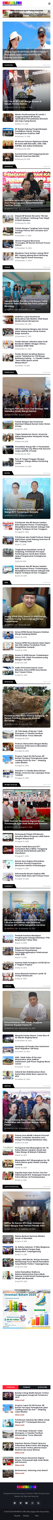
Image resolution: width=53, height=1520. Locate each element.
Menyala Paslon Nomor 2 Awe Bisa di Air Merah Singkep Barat (32, 1036)
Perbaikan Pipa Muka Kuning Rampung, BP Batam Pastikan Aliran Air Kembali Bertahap (26, 718)
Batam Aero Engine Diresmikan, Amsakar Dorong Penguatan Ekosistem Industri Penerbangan (30, 863)
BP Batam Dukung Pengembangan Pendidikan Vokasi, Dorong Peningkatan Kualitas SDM (31, 131)
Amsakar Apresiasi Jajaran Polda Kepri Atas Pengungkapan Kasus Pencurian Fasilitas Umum (24, 203)
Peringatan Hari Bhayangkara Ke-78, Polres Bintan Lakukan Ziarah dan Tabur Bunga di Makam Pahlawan (32, 1150)
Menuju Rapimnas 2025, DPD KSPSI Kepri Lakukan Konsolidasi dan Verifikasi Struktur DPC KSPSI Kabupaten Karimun (25, 922)
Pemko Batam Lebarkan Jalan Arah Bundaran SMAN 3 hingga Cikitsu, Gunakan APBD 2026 (31, 344)
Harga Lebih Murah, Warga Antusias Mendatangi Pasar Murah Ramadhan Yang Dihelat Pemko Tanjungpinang (32, 1261)
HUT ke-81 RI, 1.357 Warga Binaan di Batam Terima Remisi (23, 102)
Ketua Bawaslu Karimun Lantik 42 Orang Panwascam (30, 975)
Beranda (17, 1516)
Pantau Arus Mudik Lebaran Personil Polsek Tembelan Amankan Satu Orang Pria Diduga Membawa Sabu (32, 1137)
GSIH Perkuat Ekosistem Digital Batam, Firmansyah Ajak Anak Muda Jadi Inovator (26, 822)
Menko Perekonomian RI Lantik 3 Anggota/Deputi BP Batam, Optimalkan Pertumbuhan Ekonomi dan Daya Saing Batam (31, 117)
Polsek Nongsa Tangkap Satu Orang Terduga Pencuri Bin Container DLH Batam (32, 230)
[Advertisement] (26, 1357)
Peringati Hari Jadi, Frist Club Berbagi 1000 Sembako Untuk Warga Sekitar (26, 410)
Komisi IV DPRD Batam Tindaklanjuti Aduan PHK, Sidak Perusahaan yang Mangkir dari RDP (31, 657)
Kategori (42, 1387)
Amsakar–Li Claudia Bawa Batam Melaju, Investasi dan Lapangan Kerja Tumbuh (32, 773)
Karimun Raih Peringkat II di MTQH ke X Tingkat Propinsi (32, 964)
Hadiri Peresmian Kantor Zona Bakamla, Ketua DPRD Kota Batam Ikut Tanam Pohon (31, 670)
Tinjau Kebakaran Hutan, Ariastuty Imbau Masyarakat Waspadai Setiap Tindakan (32, 436)
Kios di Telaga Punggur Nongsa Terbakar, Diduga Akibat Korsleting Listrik (31, 461)
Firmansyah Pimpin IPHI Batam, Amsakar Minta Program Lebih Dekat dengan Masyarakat (32, 836)
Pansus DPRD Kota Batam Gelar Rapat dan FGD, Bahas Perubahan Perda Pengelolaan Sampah (32, 645)
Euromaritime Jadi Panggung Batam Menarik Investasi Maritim (32, 155)
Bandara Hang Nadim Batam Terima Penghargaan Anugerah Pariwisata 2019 (32, 1395)
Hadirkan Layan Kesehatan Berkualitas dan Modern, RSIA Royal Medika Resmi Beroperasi (31, 319)
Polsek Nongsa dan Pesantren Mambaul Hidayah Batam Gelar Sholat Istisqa (32, 424)
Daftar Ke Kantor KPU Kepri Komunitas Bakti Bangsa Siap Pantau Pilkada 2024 (24, 1224)
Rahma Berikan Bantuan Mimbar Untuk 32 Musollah (30, 1237)
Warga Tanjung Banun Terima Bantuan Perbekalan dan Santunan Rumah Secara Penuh (25, 1122)
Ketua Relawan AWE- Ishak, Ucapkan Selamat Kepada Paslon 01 (23, 1023)
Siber (37, 1516)
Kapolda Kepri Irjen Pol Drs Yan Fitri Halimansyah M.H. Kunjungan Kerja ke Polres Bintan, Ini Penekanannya (32, 1175)
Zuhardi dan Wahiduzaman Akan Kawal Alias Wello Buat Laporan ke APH (31, 1074)
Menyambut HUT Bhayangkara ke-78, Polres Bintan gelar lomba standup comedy (32, 1162)
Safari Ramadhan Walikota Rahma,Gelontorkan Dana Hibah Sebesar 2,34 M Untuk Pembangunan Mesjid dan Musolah (32, 1275)
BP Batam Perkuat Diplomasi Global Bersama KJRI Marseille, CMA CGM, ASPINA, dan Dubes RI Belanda (31, 143)
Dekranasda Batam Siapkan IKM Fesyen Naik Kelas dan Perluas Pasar (32, 875)
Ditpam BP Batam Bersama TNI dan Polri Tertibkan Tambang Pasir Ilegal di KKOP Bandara (32, 218)
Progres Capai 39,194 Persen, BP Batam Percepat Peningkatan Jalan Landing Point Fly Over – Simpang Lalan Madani (26, 54)
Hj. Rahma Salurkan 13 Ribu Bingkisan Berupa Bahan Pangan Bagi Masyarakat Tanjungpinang (32, 1249)
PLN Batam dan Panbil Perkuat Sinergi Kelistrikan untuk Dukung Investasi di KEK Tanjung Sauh (32, 539)
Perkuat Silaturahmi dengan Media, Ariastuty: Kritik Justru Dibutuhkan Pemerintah (31, 746)
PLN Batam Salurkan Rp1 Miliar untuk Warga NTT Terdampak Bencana (24, 510)
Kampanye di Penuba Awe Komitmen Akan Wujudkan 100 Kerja (32, 1047)
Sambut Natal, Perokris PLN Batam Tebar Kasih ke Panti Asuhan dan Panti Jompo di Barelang (26, 303)
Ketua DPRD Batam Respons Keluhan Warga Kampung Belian (32, 633)
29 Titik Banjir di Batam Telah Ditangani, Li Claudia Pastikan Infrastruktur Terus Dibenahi (29, 733)
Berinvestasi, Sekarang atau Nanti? (31, 1470)
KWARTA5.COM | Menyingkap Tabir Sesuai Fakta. (31, 1512)
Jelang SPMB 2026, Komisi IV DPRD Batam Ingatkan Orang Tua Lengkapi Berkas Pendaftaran (25, 619)
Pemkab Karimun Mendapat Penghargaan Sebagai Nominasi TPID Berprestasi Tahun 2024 (32, 938)
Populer (11, 1387)
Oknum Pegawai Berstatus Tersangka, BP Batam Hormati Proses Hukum (32, 243)
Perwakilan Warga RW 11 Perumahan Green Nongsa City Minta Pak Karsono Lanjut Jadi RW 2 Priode (32, 449)
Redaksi (26, 1516)
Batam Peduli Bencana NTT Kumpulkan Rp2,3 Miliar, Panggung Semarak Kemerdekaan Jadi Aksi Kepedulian (31, 850)
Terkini (26, 1387)
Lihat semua (46, 65)
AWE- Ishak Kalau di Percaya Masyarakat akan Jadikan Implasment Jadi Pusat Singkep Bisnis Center (32, 1060)
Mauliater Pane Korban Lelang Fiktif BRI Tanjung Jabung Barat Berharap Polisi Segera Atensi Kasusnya (31, 255)
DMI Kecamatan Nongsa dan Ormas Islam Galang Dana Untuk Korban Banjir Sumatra (31, 331)
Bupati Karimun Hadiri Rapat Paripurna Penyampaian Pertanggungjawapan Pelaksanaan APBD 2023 (31, 951)
